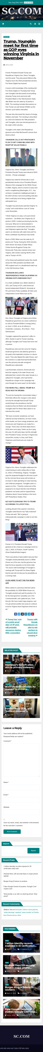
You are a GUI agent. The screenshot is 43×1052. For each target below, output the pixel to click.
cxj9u (1, 1048)
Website (6, 807)
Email (6, 795)
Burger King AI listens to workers (15, 881)
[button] (31, 24)
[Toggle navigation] (39, 24)
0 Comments (24, 949)
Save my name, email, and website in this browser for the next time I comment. (21, 824)
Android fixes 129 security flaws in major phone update (20, 968)
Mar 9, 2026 (11, 1015)
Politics (6, 36)
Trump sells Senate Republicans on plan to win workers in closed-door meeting (31, 627)
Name (6, 782)
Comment (7, 741)
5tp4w (16, 1048)
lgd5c (5, 1048)
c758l (19, 1048)
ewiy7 (12, 1048)
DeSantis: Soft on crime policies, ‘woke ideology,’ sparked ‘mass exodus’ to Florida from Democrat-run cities (21, 912)
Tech (7, 940)
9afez (23, 1048)
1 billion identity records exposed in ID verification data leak (20, 946)
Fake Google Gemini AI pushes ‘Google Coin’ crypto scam (21, 1012)
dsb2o (27, 1048)
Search (6, 844)
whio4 (8, 1048)
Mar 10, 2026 (11, 971)
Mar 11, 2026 (11, 949)
